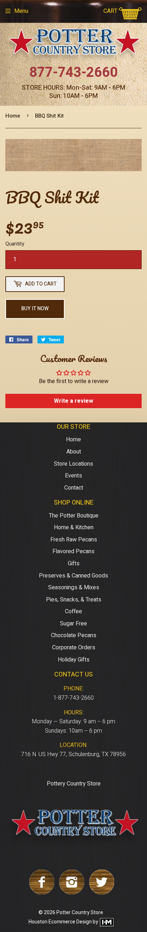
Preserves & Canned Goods (73, 575)
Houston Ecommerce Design (60, 922)
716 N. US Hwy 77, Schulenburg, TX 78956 (73, 754)
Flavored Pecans (73, 551)
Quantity (14, 244)
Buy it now (35, 308)
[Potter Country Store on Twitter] (101, 892)
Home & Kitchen (73, 527)
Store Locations (73, 464)
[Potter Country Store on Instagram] (71, 892)
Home (12, 116)
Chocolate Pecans (73, 635)
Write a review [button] (73, 401)
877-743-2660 (73, 73)
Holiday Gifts (74, 659)
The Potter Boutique (73, 515)
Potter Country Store (79, 912)
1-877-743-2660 (73, 698)
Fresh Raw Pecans (73, 539)
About (73, 451)
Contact (73, 488)
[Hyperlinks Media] (106, 922)
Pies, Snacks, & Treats (73, 599)
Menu (21, 11)
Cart (111, 11)
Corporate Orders (73, 647)
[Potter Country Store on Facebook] (41, 892)
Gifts (74, 563)
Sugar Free (73, 623)
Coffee (73, 611)
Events (73, 475)
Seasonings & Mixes (73, 587)
